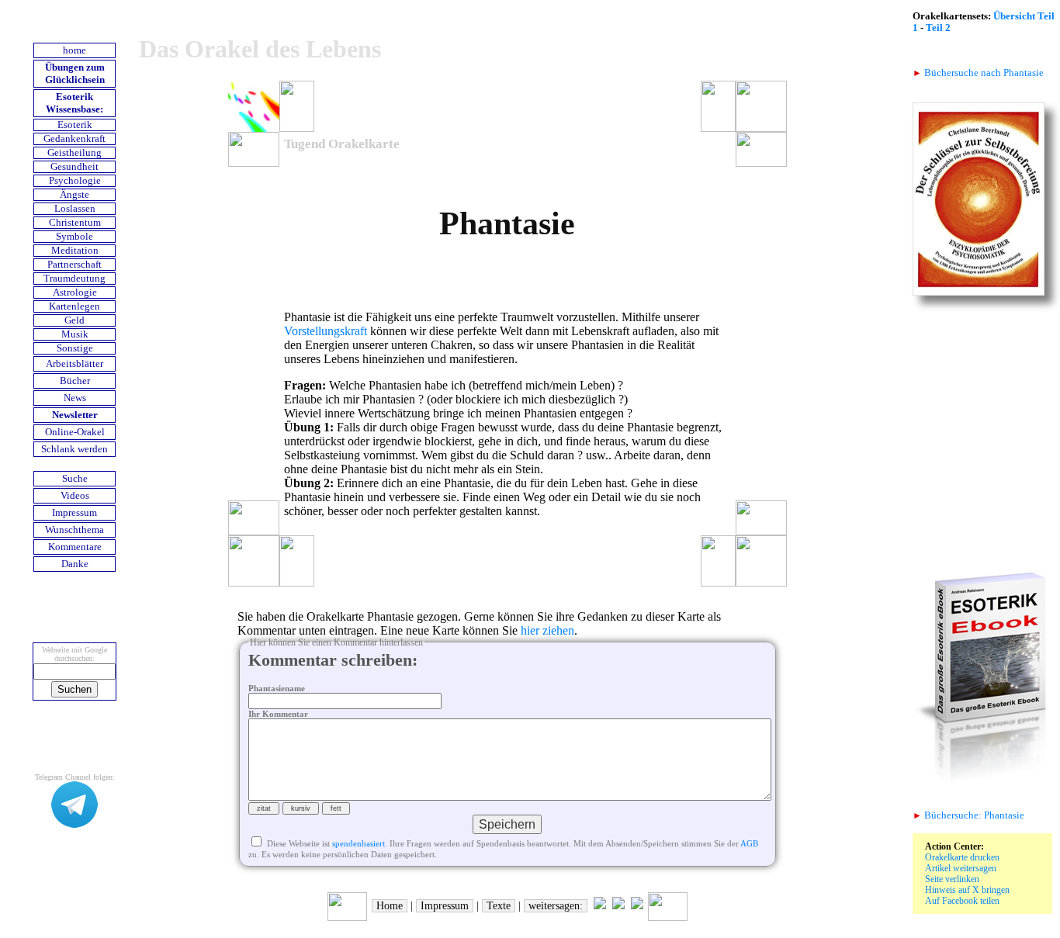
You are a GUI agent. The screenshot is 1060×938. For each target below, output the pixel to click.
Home (389, 906)
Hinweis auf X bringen (967, 890)
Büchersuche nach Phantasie (978, 72)
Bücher (75, 381)
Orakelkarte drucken (962, 857)
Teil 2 (938, 27)
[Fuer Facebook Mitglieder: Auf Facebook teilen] (637, 906)
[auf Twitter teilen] (618, 906)
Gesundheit (74, 166)
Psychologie (75, 180)
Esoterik (74, 124)
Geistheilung (74, 152)
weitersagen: (555, 906)
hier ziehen (547, 630)
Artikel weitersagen (960, 868)
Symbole (74, 236)
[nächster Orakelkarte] (668, 917)
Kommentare (75, 547)
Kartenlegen (74, 306)
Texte (499, 906)
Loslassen (74, 208)
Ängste (74, 194)
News (75, 398)
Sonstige (75, 348)
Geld (74, 320)
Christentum (75, 222)
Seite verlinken (952, 879)
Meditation (75, 250)
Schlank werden (74, 449)
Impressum (74, 512)
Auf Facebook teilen (962, 900)
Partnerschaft (74, 264)
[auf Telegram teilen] (600, 906)
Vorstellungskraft (325, 330)
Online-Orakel (75, 432)
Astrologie (75, 292)
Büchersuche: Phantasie (968, 815)
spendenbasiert (358, 843)
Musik (74, 334)
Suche (75, 478)
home (74, 50)
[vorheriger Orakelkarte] (347, 917)
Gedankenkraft (74, 138)
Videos (75, 495)
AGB (749, 843)
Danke (74, 564)
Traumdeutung (74, 278)
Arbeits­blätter (74, 363)
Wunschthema (74, 529)
